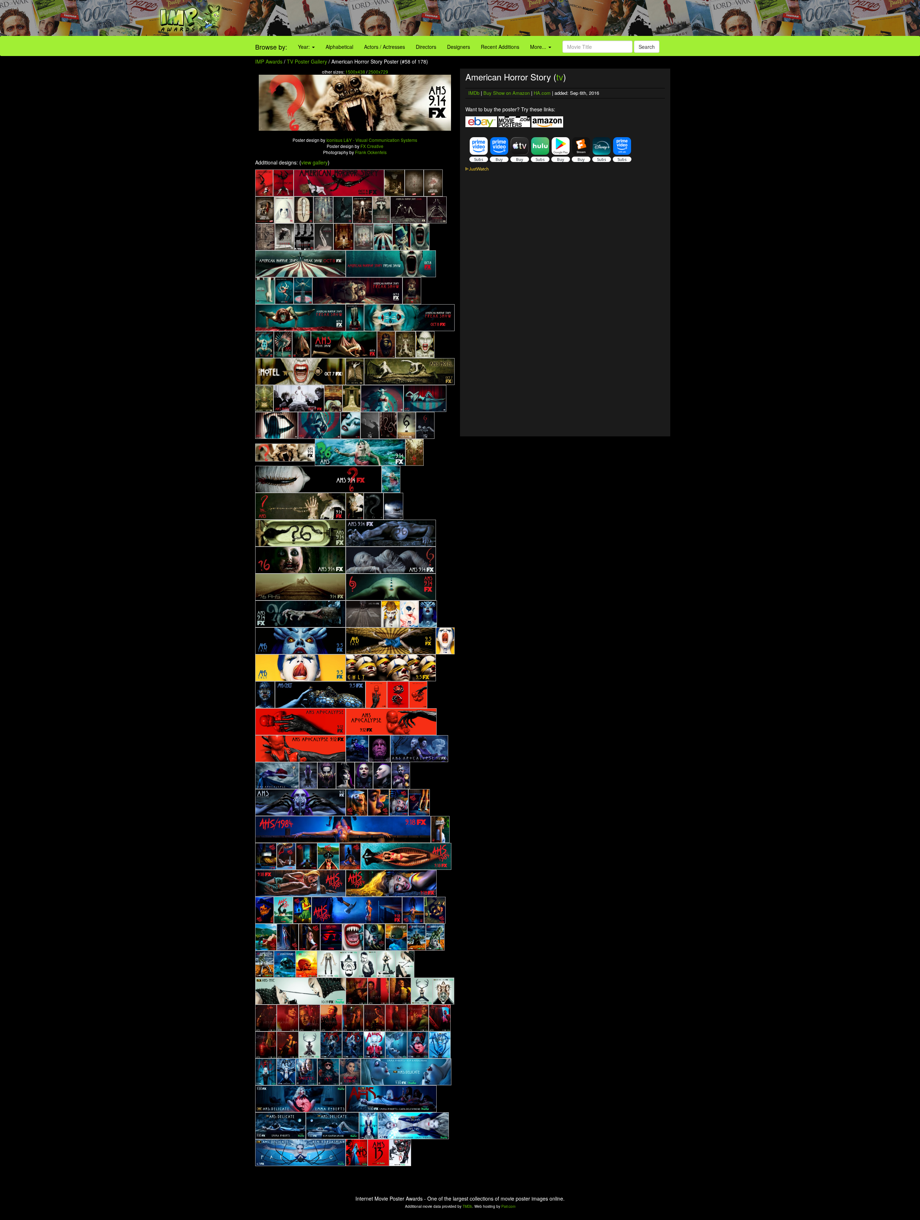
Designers (458, 46)
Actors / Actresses (384, 46)
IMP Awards (268, 61)
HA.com (542, 92)
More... (539, 46)
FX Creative (371, 146)
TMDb (467, 1206)
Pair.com (508, 1206)
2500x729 (378, 72)
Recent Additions (500, 46)
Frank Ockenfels (371, 152)
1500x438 (355, 72)
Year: (304, 46)
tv (559, 76)
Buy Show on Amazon (506, 92)
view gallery (314, 162)
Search (647, 46)
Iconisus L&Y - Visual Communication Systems (371, 140)
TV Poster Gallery (307, 61)
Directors (426, 46)
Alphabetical (339, 46)
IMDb (473, 92)
